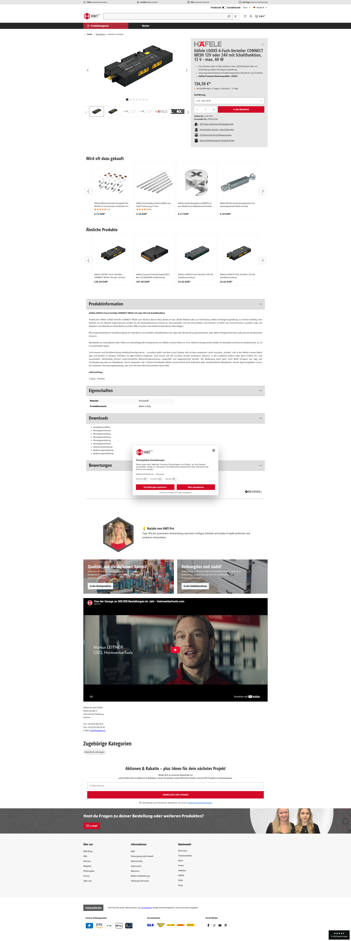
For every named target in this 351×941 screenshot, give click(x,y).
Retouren (135, 871)
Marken (145, 25)
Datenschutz (136, 861)
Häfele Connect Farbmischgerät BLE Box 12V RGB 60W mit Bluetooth (152, 276)
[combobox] (164, 16)
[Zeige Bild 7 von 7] (147, 99)
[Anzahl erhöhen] (214, 109)
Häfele (181, 875)
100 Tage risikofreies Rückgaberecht (216, 124)
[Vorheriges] (87, 70)
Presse (86, 875)
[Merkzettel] (245, 16)
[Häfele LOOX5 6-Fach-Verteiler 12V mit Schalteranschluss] (238, 253)
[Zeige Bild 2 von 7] (130, 99)
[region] (137, 77)
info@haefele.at (97, 730)
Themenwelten (185, 855)
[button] (112, 209)
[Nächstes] (187, 70)
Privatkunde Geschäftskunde (225, 7)
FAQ (85, 856)
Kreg (180, 885)
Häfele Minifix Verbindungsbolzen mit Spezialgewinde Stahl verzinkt (237, 205)
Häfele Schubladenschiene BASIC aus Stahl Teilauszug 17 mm (153, 205)
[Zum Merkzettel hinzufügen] (263, 44)
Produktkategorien (100, 25)
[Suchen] (228, 16)
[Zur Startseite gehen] (92, 16)
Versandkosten (146, 908)
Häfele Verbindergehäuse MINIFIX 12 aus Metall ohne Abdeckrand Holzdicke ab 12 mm (196, 205)
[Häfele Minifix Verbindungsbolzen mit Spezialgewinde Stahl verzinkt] (238, 182)
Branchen (182, 850)
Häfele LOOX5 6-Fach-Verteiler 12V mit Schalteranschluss (237, 276)
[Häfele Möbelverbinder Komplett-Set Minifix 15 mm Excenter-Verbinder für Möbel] (112, 182)
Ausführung (199, 94)
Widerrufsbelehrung (140, 875)
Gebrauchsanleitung (102, 446)
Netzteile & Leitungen (94, 752)
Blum (180, 860)
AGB (133, 851)
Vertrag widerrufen (93, 907)
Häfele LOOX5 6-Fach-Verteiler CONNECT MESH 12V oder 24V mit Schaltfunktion (109, 276)
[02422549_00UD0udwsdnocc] (137, 67)
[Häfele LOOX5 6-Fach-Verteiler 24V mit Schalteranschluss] (196, 253)
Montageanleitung (102, 430)
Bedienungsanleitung (103, 450)
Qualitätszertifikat (101, 427)
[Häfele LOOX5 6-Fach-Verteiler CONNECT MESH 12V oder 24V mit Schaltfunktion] (112, 253)
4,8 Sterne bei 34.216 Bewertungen (216, 135)
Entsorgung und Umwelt (142, 856)
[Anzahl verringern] (197, 109)
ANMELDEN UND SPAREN (175, 794)
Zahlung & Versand (140, 880)
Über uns (87, 880)
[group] (112, 190)
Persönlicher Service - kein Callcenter (217, 129)
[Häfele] (208, 44)
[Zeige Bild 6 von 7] (144, 99)
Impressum (136, 866)
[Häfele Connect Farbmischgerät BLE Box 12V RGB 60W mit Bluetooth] (154, 253)
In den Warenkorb (241, 109)
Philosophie (88, 871)
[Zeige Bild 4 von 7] (137, 99)
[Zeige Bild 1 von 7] (127, 99)
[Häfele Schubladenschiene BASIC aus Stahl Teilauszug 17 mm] (154, 182)
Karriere (87, 861)
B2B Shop (87, 851)
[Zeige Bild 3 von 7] (134, 99)
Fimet (180, 865)
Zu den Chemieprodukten (100, 586)
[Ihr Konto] (251, 16)
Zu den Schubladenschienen (195, 586)
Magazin (87, 866)
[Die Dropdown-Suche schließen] (235, 16)
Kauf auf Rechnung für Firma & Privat (217, 140)
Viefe (180, 880)
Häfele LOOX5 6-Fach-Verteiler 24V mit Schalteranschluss (195, 276)
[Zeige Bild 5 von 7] (140, 99)
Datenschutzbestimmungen (200, 803)
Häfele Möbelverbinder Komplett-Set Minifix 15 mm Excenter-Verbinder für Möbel (111, 205)
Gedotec (182, 870)
